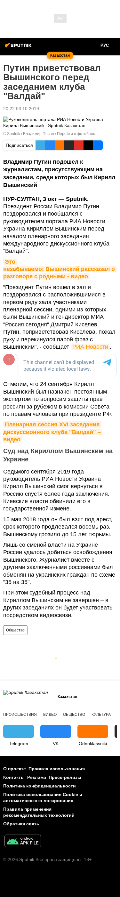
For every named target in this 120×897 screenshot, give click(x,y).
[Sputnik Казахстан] (19, 47)
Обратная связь (21, 823)
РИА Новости (90, 347)
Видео (50, 714)
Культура (101, 714)
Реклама (36, 777)
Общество (15, 630)
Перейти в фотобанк (76, 134)
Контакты (14, 777)
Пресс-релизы (65, 777)
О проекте (14, 768)
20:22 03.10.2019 (21, 108)
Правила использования (56, 768)
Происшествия (20, 714)
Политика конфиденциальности (39, 785)
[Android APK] (22, 842)
